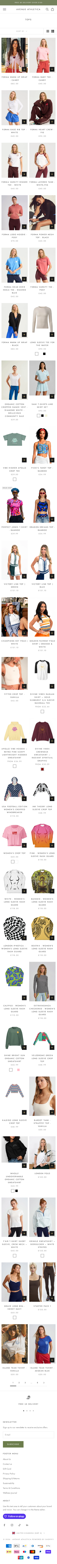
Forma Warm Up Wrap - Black (14, 344)
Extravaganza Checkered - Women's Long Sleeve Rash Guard (42, 1010)
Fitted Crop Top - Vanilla (14, 695)
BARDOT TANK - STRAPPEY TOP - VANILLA (42, 1123)
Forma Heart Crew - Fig (42, 131)
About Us (7, 1459)
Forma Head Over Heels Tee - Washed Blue (14, 290)
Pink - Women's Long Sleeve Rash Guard (42, 854)
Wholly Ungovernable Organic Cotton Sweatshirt (14, 1178)
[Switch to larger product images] (47, 31)
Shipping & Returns (11, 1478)
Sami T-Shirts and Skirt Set (42, 405)
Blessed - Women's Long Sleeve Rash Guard (42, 902)
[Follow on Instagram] (12, 1525)
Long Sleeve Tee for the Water (42, 344)
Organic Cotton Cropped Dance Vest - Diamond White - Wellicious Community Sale (14, 410)
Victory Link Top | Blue (42, 585)
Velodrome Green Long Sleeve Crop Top (42, 1058)
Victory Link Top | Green (14, 585)
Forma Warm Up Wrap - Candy (14, 78)
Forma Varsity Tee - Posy (42, 288)
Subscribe (13, 1444)
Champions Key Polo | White (14, 642)
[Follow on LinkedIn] (27, 1525)
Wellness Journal (10, 1492)
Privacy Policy (9, 1473)
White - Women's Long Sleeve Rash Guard (14, 902)
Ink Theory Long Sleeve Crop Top (42, 808)
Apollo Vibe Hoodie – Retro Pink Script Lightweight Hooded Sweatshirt (14, 753)
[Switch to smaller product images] (52, 31)
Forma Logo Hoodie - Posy (14, 236)
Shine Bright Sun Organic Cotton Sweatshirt (14, 1058)
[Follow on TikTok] (19, 1525)
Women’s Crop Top (15, 853)
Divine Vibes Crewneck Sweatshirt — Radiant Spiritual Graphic (42, 755)
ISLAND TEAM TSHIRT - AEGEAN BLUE (42, 1369)
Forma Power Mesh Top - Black (42, 236)
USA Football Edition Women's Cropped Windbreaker (14, 809)
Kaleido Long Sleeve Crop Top (14, 1121)
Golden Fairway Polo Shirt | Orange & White (42, 644)
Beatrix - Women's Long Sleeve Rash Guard (42, 948)
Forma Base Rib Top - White (14, 131)
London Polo (42, 1173)
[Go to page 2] (44, 1382)
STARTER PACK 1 (42, 1306)
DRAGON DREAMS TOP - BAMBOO (42, 528)
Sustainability (8, 1483)
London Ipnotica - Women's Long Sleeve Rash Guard (14, 948)
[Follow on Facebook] (4, 1525)
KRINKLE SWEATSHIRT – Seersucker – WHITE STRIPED (42, 1244)
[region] (28, 1401)
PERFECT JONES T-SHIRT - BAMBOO (14, 528)
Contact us (7, 1464)
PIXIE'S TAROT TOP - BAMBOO (42, 469)
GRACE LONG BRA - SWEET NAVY (14, 1307)
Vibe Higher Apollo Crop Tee (14, 469)
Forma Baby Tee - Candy (42, 78)
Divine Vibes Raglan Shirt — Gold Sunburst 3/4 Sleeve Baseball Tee (42, 698)
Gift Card (7, 1468)
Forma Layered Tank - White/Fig (42, 183)
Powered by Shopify (43, 1539)
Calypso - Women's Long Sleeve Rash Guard (14, 1008)
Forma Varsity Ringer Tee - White (15, 183)
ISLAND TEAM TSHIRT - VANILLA (14, 1369)
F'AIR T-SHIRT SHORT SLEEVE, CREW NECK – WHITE (14, 1244)
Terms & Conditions (11, 1488)
